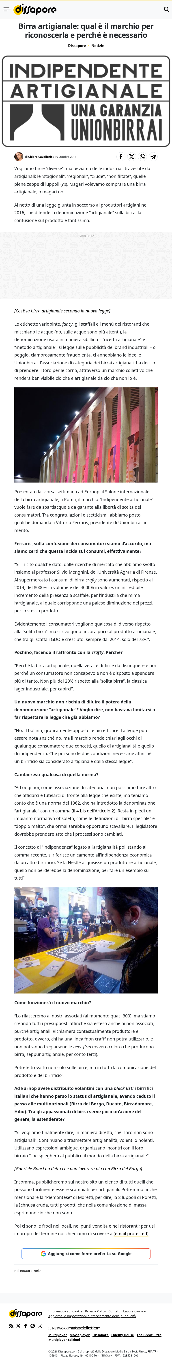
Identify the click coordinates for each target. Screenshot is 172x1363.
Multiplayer (57, 1335)
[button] (120, 156)
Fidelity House (122, 1335)
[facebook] (25, 1325)
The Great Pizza (149, 1335)
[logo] (34, 9)
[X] (18, 1325)
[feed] (11, 1325)
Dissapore (77, 45)
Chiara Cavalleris (40, 157)
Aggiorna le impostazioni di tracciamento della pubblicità (92, 1316)
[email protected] (131, 1234)
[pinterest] (32, 1325)
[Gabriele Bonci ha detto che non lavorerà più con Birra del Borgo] (78, 1169)
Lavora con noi (134, 1311)
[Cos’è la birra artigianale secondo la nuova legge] (62, 311)
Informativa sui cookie (65, 1311)
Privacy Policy (95, 1311)
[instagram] (40, 1325)
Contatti (114, 1311)
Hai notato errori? (27, 1271)
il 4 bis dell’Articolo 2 (93, 811)
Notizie (97, 45)
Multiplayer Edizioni (64, 1339)
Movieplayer (80, 1335)
